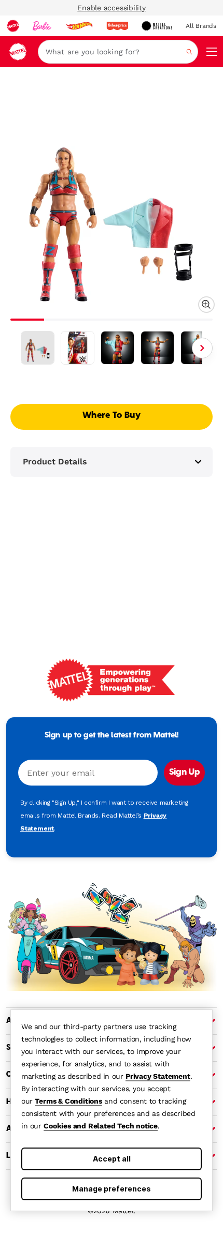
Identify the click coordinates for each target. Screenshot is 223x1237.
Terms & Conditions (68, 1101)
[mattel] (13, 26)
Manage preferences (111, 1188)
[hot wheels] (79, 26)
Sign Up (184, 772)
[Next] (202, 348)
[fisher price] (117, 26)
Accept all (112, 1158)
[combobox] (118, 52)
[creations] (156, 26)
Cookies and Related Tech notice (101, 1126)
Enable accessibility (111, 7)
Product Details (55, 461)
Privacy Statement (158, 1076)
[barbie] (42, 26)
